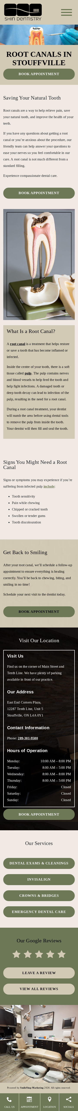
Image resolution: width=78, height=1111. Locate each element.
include (49, 486)
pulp (28, 373)
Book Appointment (39, 74)
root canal (17, 344)
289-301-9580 (28, 738)
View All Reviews (39, 989)
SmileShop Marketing (32, 1087)
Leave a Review (39, 973)
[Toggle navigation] (66, 12)
